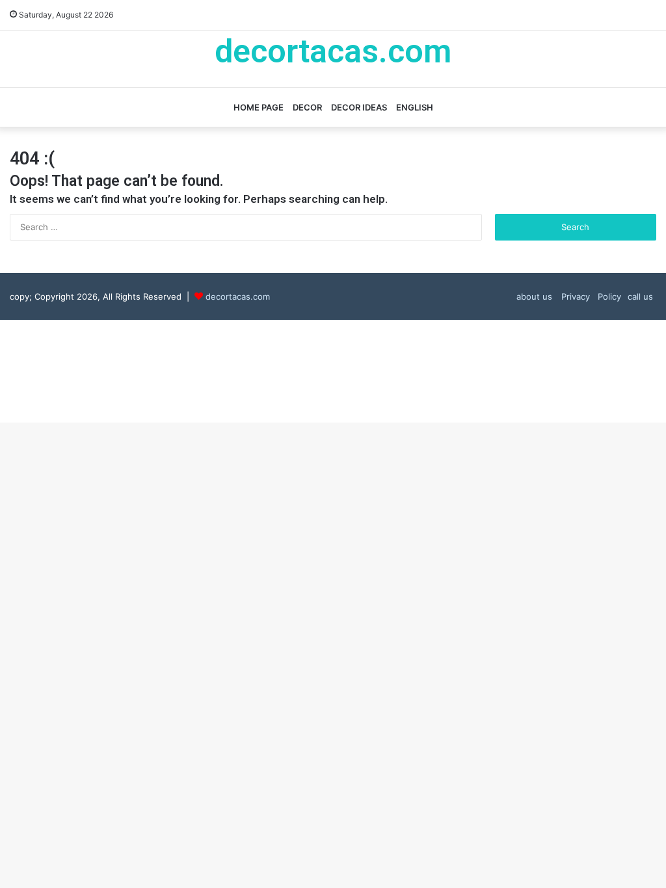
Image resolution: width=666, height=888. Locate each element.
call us (640, 296)
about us (534, 296)
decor (307, 107)
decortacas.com (238, 296)
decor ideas (359, 107)
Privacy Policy (590, 296)
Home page (258, 107)
